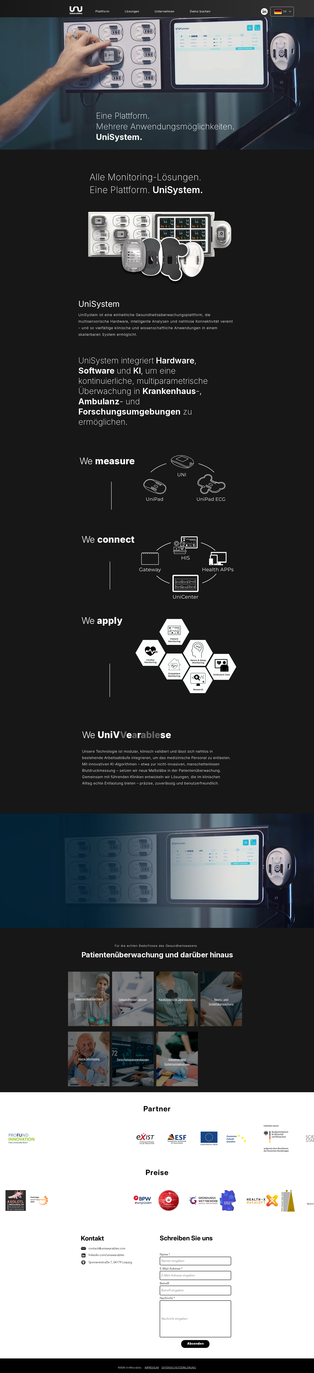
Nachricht (166, 1298)
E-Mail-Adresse (170, 1268)
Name (164, 1254)
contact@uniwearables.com (106, 1248)
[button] (132, 11)
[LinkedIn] (264, 11)
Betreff (164, 1283)
